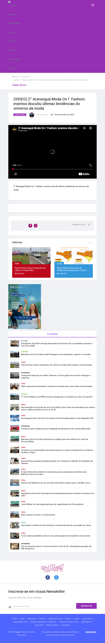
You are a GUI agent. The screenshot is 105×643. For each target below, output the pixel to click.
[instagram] (57, 577)
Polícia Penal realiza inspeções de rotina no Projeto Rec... (30, 269)
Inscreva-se (86, 606)
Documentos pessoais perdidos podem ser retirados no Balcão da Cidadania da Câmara (57, 462)
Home (16, 77)
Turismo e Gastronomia (68, 622)
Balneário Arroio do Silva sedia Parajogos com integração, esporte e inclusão (56, 354)
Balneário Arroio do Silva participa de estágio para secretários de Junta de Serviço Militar (54, 440)
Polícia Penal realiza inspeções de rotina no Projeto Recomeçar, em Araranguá (56, 364)
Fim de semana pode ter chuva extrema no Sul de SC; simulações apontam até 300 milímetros (56, 547)
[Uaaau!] (52, 568)
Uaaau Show (20, 115)
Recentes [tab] (54, 334)
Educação (66, 625)
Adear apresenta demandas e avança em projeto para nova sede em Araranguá (56, 386)
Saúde (23, 523)
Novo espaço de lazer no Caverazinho (38, 514)
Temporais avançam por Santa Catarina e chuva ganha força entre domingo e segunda (56, 376)
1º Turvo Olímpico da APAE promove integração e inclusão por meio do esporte (56, 396)
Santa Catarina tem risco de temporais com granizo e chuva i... (72, 269)
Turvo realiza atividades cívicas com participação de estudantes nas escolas (55, 535)
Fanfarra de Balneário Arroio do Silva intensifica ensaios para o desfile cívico (55, 482)
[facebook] (48, 577)
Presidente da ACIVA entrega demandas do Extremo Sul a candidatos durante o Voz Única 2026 (57, 344)
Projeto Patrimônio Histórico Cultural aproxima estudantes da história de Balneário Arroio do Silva (54, 473)
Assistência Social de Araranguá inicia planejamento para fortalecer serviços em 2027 (57, 494)
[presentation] (88, 242)
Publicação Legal (55, 619)
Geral (17, 263)
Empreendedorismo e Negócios (43, 622)
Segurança (25, 373)
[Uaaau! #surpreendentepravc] (14, 36)
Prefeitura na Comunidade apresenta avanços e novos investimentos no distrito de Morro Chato (57, 451)
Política (24, 341)
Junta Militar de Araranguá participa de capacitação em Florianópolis (52, 504)
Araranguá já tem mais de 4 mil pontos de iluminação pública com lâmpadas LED (57, 418)
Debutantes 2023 (20, 622)
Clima (59, 263)
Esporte (24, 352)
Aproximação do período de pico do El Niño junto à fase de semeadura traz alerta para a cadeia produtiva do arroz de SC (58, 408)
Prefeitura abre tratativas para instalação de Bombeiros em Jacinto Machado (55, 428)
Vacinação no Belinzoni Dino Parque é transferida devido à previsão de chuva (56, 525)
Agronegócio (86, 622)
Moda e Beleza (53, 625)
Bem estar (39, 625)
